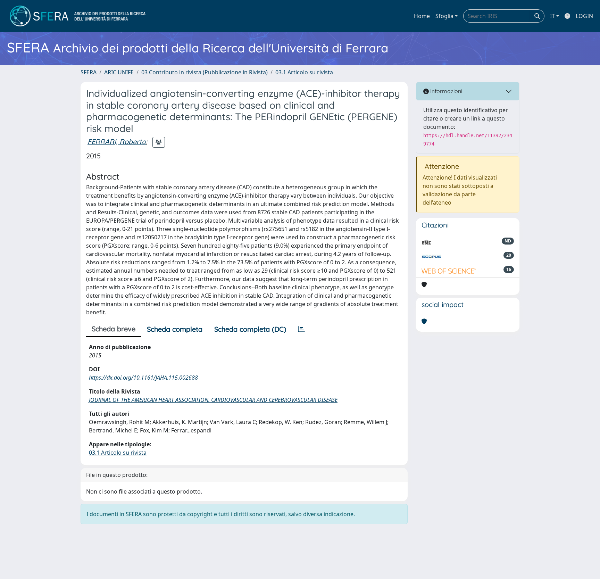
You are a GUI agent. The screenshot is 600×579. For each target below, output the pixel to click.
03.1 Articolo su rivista (304, 72)
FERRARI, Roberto (117, 141)
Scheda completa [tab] (174, 329)
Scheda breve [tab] (113, 328)
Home (422, 16)
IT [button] (552, 16)
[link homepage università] (77, 16)
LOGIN (584, 16)
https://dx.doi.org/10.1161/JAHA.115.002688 (143, 377)
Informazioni (445, 91)
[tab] (301, 329)
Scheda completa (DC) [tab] (250, 329)
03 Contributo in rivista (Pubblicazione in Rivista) (204, 72)
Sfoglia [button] (444, 16)
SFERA (89, 72)
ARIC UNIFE (119, 72)
